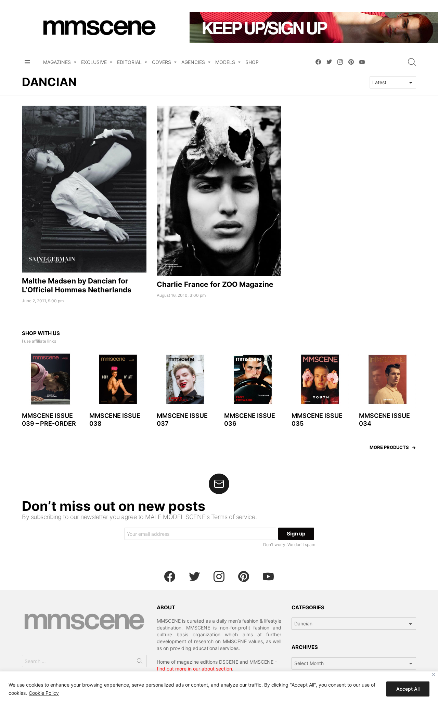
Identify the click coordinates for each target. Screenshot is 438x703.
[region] (219, 687)
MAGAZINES (57, 62)
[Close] (433, 674)
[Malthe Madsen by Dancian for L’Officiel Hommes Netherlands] (84, 189)
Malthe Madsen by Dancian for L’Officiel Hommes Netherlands (76, 285)
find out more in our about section (194, 669)
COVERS (161, 62)
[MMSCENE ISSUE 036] (252, 379)
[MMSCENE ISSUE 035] (320, 379)
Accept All (408, 689)
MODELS (225, 62)
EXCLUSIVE (94, 62)
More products (389, 447)
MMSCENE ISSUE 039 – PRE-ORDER (49, 419)
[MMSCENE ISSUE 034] (387, 379)
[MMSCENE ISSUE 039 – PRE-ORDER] (50, 379)
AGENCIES (193, 62)
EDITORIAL (129, 62)
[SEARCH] (412, 62)
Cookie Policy (44, 693)
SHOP (252, 62)
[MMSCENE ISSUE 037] (185, 379)
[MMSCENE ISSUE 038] (117, 379)
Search (139, 662)
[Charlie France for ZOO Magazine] (219, 191)
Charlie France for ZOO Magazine (215, 284)
